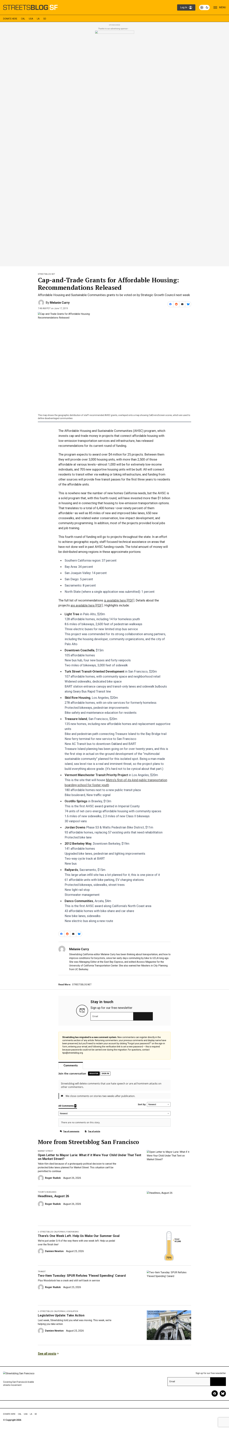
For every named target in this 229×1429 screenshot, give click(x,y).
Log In (183, 7)
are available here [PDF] (87, 605)
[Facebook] (215, 1393)
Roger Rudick (53, 1177)
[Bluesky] (223, 1393)
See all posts (47, 1353)
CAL (23, 18)
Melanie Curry (60, 302)
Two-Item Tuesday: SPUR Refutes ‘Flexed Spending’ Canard (82, 1275)
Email (95, 1016)
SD (44, 18)
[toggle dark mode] (204, 7)
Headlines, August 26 (53, 1196)
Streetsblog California (52, 1232)
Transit (42, 1271)
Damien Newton (54, 1251)
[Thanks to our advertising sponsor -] (114, 147)
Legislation (72, 1311)
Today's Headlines (47, 1192)
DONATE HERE (10, 18)
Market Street (45, 1151)
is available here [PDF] (119, 600)
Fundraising (72, 1232)
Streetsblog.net (46, 274)
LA (38, 18)
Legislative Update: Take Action (61, 1315)
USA (31, 18)
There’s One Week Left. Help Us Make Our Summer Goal (78, 1236)
